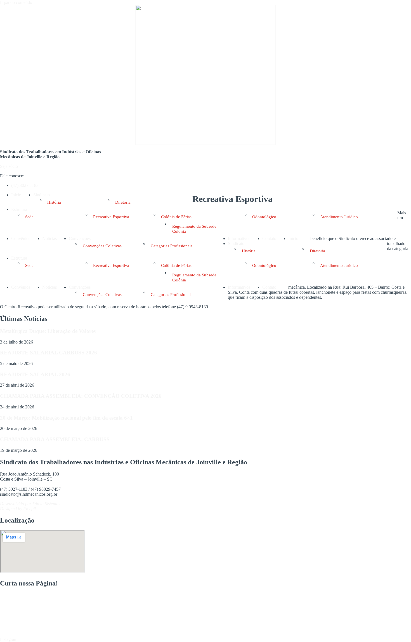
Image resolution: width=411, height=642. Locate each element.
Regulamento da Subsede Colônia (194, 229)
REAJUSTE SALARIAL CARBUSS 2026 (48, 353)
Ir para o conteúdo (16, 2)
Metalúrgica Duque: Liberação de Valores (48, 331)
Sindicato (41, 194)
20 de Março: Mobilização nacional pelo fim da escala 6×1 (66, 418)
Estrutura (19, 209)
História (54, 202)
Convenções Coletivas (102, 246)
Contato (269, 238)
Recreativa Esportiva (111, 217)
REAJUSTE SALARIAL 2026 (35, 374)
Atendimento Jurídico (339, 217)
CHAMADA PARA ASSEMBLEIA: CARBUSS (55, 439)
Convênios (20, 238)
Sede (29, 217)
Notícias (49, 238)
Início (16, 194)
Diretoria (123, 202)
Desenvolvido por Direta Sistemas (30, 503)
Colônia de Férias (176, 217)
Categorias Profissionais (171, 246)
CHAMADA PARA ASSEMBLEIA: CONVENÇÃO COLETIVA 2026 (81, 396)
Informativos (239, 238)
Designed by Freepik (18, 508)
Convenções (80, 238)
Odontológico (264, 217)
